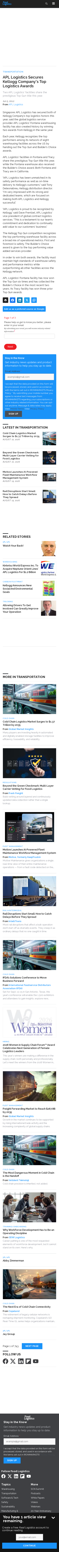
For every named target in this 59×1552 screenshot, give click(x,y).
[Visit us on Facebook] (5, 1361)
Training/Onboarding (14, 1227)
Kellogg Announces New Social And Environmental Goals (18, 588)
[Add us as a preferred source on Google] (34, 300)
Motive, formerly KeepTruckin (25, 857)
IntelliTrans (15, 921)
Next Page (32, 1346)
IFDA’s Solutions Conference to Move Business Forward (25, 979)
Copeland (14, 1311)
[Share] (12, 300)
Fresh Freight (16, 793)
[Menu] (53, 3)
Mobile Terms (17, 408)
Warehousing (10, 562)
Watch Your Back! (13, 545)
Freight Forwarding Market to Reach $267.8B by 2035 (29, 1110)
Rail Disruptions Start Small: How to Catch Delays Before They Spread (20, 494)
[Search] (46, 3)
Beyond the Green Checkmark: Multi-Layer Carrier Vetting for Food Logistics (21, 455)
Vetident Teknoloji (19, 1180)
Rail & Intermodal (12, 910)
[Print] (5, 300)
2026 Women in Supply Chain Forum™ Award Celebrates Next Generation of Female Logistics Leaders (29, 1048)
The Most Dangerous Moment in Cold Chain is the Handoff (28, 1174)
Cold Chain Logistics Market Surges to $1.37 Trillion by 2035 (21, 435)
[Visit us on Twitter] (13, 1361)
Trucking (8, 602)
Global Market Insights (21, 729)
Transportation (13, 72)
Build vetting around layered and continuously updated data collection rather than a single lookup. (26, 800)
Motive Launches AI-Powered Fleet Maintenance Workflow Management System (20, 474)
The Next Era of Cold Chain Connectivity (26, 1306)
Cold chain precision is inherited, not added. (25, 1183)
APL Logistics (16, 104)
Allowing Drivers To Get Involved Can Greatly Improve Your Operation (20, 608)
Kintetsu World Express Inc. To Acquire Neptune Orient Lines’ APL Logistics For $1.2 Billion (20, 569)
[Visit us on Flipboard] (28, 1361)
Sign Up (13, 413)
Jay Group (9, 1334)
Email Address (13, 371)
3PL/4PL (6, 542)
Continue (29, 1545)
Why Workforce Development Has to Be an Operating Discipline (28, 1231)
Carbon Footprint (13, 582)
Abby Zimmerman (13, 1260)
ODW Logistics (17, 1237)
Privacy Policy (37, 408)
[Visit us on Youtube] (35, 1361)
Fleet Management (13, 846)
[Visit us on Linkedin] (21, 1361)
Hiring (6, 1042)
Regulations (9, 782)
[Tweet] (27, 300)
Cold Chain (8, 718)
